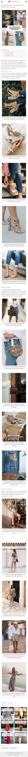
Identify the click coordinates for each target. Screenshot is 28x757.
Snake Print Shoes (9, 52)
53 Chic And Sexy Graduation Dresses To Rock (20, 710)
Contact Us (10, 754)
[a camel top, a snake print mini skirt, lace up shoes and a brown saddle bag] (14, 572)
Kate (16, 702)
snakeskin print (13, 748)
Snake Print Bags (9, 54)
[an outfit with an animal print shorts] (14, 652)
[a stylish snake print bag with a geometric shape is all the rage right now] (14, 322)
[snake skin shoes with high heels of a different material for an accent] (14, 155)
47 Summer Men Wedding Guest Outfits (7, 710)
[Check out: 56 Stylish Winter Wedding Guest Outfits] (7, 738)
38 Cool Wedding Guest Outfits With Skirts (20, 722)
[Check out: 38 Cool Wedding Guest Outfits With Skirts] (20, 725)
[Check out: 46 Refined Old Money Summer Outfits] (20, 738)
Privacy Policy (16, 754)
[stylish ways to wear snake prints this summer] (14, 45)
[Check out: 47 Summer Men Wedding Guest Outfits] (7, 713)
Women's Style (4, 748)
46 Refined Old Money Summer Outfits (21, 735)
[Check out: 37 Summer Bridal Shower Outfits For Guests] (7, 725)
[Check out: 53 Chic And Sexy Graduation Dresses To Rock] (20, 713)
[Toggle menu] (2, 2)
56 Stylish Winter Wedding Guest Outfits (7, 735)
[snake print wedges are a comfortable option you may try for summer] (14, 198)
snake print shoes (9, 73)
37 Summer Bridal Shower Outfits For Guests (7, 722)
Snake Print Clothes (9, 56)
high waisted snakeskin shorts (13, 656)
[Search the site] (26, 2)
